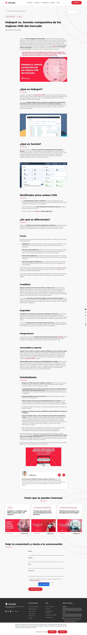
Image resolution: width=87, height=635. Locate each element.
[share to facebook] (85, 312)
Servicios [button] (37, 2)
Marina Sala (24, 533)
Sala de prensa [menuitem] (31, 615)
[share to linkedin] (85, 309)
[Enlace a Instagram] (8, 611)
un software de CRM (39, 95)
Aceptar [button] (52, 631)
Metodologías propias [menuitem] (33, 609)
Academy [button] (52, 2)
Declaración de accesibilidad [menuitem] (51, 615)
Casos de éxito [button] (45, 2)
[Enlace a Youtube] (6, 611)
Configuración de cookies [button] (41, 631)
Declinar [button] (62, 631)
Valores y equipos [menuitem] (32, 611)
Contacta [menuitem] (30, 618)
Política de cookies (49, 617)
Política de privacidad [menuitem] (50, 606)
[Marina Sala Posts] (63, 475)
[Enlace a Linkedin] (10, 611)
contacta (76, 2)
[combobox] (71, 12)
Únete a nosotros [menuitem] (32, 613)
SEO (59, 269)
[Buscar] (80, 12)
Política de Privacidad (35, 580)
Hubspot (20, 16)
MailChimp (60, 337)
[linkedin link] (59, 475)
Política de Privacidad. (70, 621)
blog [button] (58, 2)
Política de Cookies (32, 627)
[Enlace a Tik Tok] (17, 611)
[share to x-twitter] (85, 315)
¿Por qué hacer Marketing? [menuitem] (34, 606)
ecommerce (37, 211)
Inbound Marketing (10, 16)
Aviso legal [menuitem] (48, 609)
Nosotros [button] (30, 2)
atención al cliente (30, 358)
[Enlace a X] (15, 611)
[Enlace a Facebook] (13, 611)
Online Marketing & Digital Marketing (42, 507)
